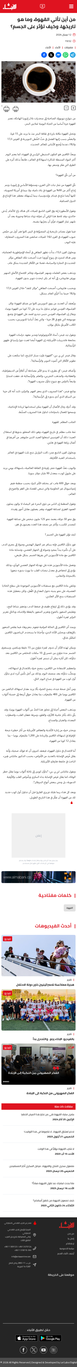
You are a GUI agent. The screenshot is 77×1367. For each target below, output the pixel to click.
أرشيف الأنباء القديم (65, 1253)
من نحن (71, 1234)
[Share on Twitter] (51, 55)
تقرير (69, 979)
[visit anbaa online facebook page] (23, 1350)
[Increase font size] (73, 108)
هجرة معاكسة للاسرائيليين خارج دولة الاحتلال (45, 984)
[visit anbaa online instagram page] (53, 1350)
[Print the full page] (15, 108)
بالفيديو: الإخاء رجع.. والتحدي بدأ (53, 1039)
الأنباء (57, 47)
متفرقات (68, 47)
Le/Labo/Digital (69, 1362)
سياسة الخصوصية (67, 1248)
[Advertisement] (38, 835)
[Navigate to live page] (42, 6)
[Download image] (4, 99)
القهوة (69, 908)
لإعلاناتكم (70, 1243)
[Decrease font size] (66, 108)
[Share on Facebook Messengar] (58, 55)
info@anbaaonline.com (21, 1256)
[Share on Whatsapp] (65, 55)
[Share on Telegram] (73, 55)
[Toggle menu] (71, 6)
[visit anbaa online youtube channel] (43, 1350)
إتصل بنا (71, 1239)
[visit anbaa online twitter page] (33, 1350)
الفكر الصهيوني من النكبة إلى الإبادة (50, 1093)
